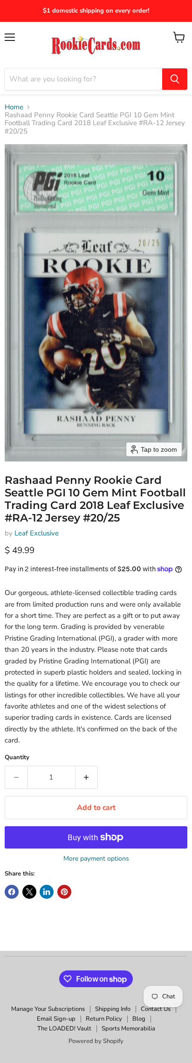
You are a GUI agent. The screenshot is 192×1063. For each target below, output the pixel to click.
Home (14, 107)
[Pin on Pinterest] (64, 892)
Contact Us (156, 1009)
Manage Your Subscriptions (48, 1009)
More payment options (96, 858)
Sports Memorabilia (128, 1028)
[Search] (174, 79)
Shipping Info (112, 1009)
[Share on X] (29, 892)
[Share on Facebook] (12, 892)
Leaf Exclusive (36, 533)
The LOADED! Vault (64, 1028)
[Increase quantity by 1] (86, 777)
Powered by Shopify (96, 1041)
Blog (138, 1019)
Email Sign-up (56, 1019)
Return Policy (104, 1019)
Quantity (17, 757)
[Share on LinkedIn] (47, 892)
